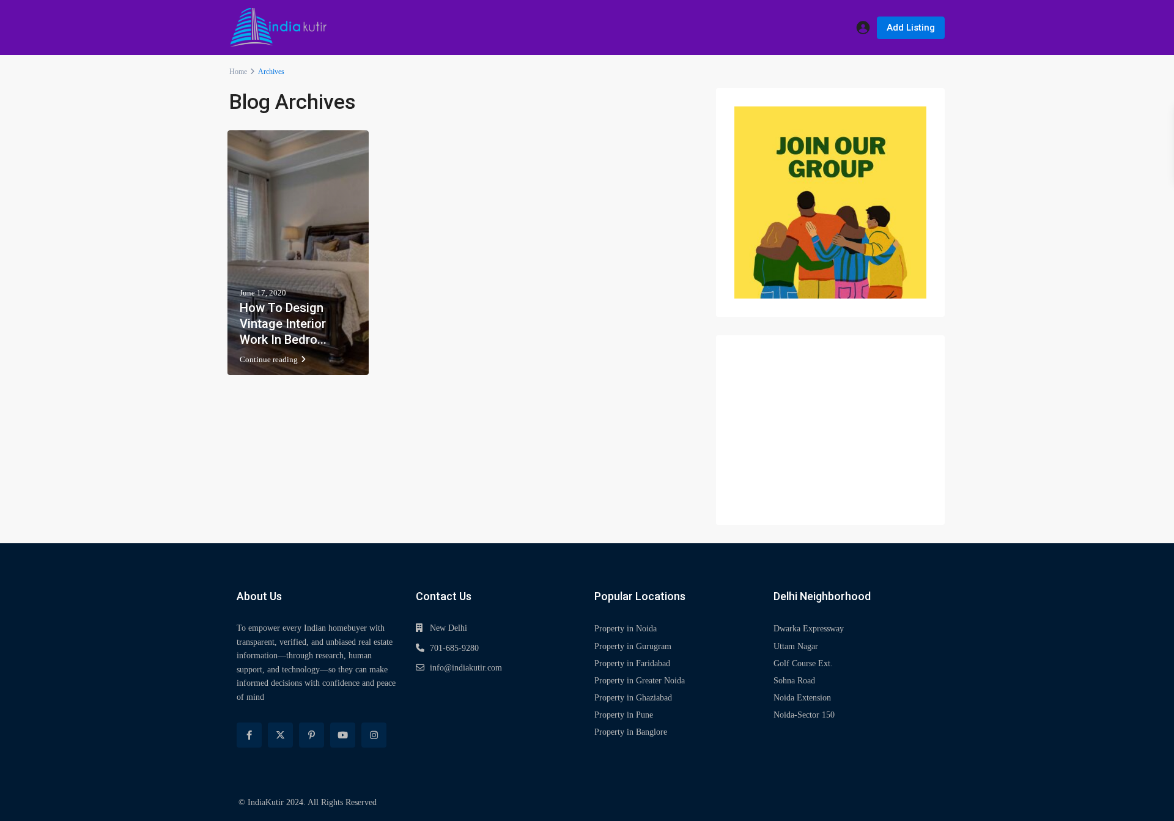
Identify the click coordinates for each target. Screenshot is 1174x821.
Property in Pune (623, 714)
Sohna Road (794, 680)
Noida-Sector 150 (804, 714)
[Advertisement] (830, 430)
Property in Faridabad (632, 663)
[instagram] (373, 735)
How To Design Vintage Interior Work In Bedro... (283, 323)
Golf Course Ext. (803, 663)
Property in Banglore (630, 732)
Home (238, 71)
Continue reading (269, 359)
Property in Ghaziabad (633, 697)
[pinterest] (311, 735)
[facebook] (249, 735)
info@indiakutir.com (466, 667)
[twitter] (280, 735)
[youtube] (342, 735)
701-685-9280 (454, 648)
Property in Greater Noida (639, 680)
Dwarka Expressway (808, 628)
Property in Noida (625, 628)
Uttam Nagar (795, 646)
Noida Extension (802, 697)
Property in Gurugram (632, 646)
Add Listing (911, 27)
